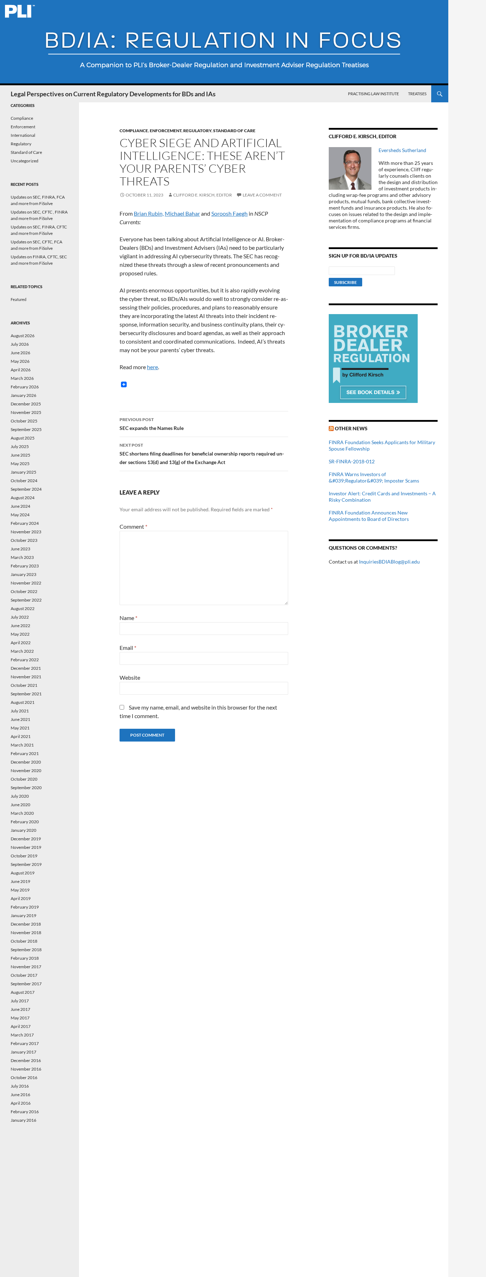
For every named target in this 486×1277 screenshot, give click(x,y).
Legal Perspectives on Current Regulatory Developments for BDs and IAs (113, 94)
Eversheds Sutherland (402, 150)
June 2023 (20, 548)
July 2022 (20, 617)
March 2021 (22, 745)
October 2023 (24, 540)
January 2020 (23, 830)
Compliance (134, 130)
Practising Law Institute (373, 93)
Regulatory (197, 130)
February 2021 (25, 753)
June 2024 (20, 506)
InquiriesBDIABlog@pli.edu (389, 562)
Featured (18, 299)
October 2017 (24, 975)
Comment (133, 526)
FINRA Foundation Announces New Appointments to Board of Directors (369, 516)
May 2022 (20, 634)
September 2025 (26, 429)
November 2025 (26, 412)
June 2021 (20, 719)
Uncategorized (24, 160)
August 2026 (23, 335)
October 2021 (24, 685)
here (152, 366)
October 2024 (24, 480)
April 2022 (21, 642)
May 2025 (20, 463)
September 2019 (26, 864)
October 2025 (24, 421)
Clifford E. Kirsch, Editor (202, 195)
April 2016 (21, 1103)
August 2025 (23, 438)
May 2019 (20, 890)
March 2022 (22, 651)
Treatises (417, 93)
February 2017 (25, 1043)
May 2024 (20, 514)
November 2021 (26, 676)
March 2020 (22, 813)
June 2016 (20, 1094)
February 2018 (25, 958)
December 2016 (26, 1060)
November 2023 (26, 531)
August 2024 (23, 497)
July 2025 (20, 446)
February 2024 (25, 523)
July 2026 (20, 344)
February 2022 (25, 659)
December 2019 (26, 838)
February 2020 (25, 821)
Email (128, 647)
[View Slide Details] (373, 358)
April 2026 (21, 369)
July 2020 (20, 796)
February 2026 (25, 386)
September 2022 (26, 600)
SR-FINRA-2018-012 (352, 461)
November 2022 (26, 583)
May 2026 (20, 361)
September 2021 (26, 693)
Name (128, 617)
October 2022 (24, 591)
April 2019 (21, 898)
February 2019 (25, 907)
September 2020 (26, 787)
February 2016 (25, 1111)
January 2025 (23, 472)
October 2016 (24, 1077)
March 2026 (22, 378)
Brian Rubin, (149, 213)
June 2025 (20, 455)
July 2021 (20, 710)
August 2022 (23, 608)
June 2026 (20, 352)
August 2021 (23, 702)
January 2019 (23, 915)
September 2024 (26, 489)
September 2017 (26, 983)
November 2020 (26, 770)
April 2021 (21, 736)
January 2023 (23, 574)
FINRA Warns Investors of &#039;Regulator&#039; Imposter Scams (374, 477)
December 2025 (26, 403)
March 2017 (22, 1035)
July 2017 (20, 1000)
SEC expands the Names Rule (152, 424)
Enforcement (165, 130)
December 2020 (26, 762)
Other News (351, 428)
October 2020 (24, 779)
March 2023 (22, 557)
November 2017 (26, 966)
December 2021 (26, 668)
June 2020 (20, 804)
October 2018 (24, 941)
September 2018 (26, 949)
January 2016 (23, 1120)
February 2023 (25, 566)
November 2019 (26, 847)
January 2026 (23, 395)
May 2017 (20, 1017)
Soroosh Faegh (229, 213)
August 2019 (23, 872)
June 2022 (20, 625)
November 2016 (26, 1069)
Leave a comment (262, 195)
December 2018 (26, 924)
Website (130, 677)
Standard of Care (234, 130)
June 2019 (20, 881)
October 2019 (24, 855)
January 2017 (23, 1052)
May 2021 (20, 728)
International (23, 135)
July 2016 (20, 1086)
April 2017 (21, 1026)
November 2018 (26, 932)
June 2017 (20, 1009)
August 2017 (23, 992)
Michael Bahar (182, 213)
